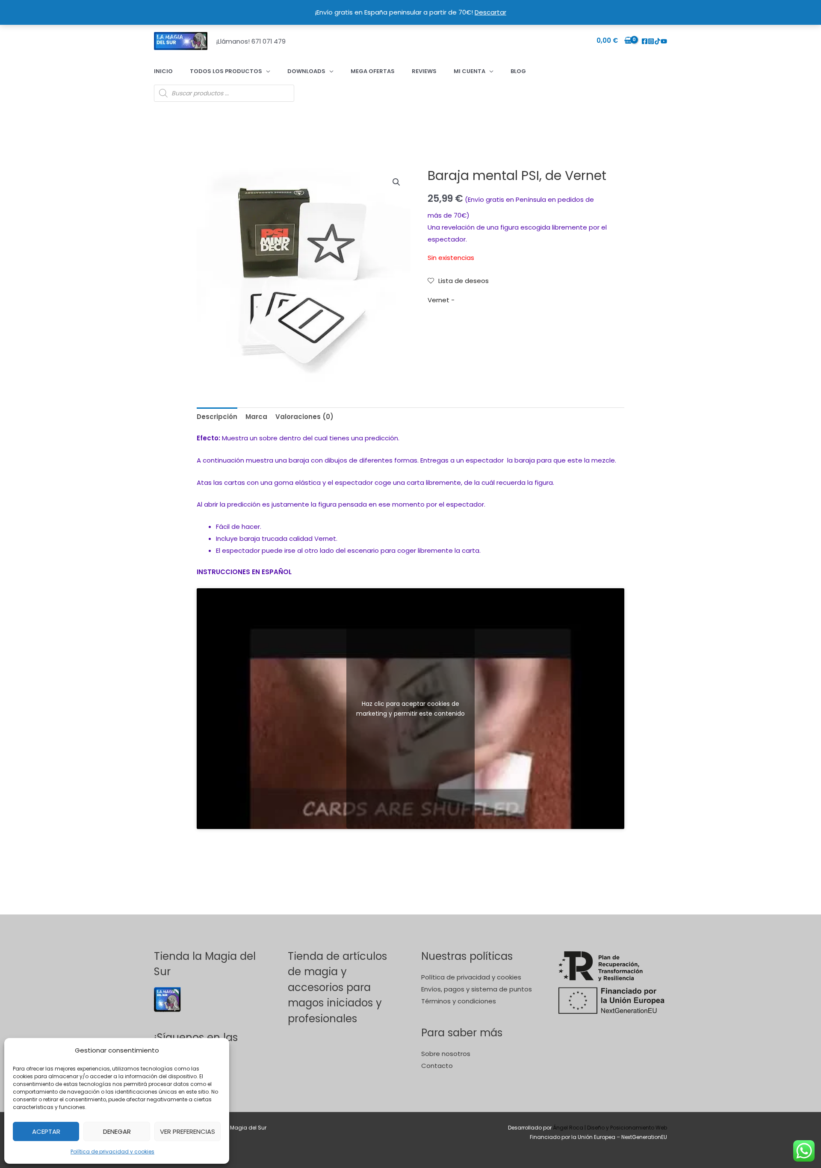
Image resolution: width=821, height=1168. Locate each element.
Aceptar (46, 1131)
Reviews (424, 71)
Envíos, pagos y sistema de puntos (476, 989)
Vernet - (441, 299)
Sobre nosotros (445, 1053)
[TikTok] (657, 41)
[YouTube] (664, 41)
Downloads (306, 71)
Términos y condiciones (458, 1001)
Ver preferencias (187, 1131)
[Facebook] (644, 41)
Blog (518, 71)
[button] (396, 182)
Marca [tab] (256, 416)
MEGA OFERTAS (373, 71)
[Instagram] (651, 41)
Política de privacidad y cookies (112, 1151)
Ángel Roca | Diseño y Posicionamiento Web (610, 1127)
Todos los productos (226, 71)
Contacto (437, 1065)
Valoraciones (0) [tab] (304, 416)
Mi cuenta (469, 71)
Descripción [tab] (217, 416)
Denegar (117, 1131)
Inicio (163, 71)
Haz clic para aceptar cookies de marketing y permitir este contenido (410, 708)
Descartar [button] (490, 12)
